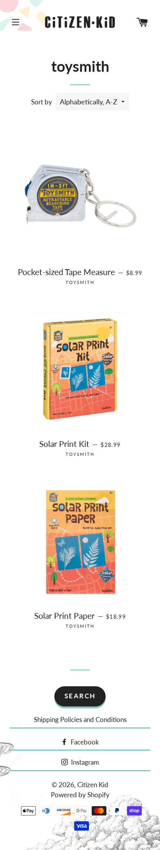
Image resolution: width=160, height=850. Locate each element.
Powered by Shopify (80, 795)
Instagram (84, 762)
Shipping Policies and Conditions (80, 719)
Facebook (84, 742)
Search (80, 696)
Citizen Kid (92, 785)
